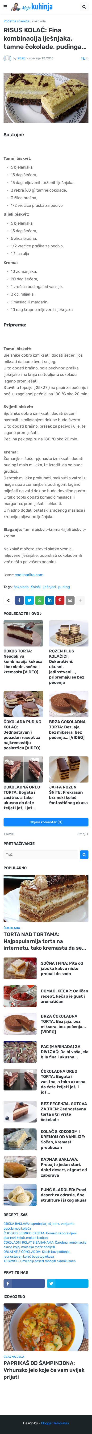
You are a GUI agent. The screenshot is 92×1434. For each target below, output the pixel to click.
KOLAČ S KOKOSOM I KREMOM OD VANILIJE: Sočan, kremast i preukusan (63, 1139)
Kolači (36, 587)
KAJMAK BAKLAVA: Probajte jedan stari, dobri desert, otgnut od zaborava (64, 1167)
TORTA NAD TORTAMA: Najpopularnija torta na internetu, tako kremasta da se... (45, 941)
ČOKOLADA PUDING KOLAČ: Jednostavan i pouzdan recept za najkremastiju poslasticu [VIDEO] (22, 734)
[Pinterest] (59, 600)
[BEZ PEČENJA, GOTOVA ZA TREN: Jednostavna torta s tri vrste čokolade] (20, 1112)
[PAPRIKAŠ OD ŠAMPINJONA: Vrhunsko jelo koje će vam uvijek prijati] (46, 1327)
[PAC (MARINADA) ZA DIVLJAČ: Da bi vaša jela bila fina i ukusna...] (20, 1052)
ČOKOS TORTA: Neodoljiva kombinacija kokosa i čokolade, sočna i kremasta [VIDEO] (23, 661)
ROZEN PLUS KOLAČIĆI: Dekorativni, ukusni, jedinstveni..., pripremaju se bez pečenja (66, 667)
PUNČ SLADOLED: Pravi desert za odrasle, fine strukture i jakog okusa (64, 1195)
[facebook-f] (24, 1283)
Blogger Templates (55, 1423)
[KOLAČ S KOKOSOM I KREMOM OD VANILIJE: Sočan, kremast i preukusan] (20, 1139)
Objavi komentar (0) (46, 822)
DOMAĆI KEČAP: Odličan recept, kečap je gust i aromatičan (64, 996)
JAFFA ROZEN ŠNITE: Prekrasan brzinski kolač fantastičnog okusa (68, 795)
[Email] (70, 600)
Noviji (10, 834)
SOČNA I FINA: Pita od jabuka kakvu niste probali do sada (62, 968)
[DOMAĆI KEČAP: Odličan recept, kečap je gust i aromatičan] (20, 996)
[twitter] (67, 1283)
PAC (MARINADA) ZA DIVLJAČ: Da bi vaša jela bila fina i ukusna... (64, 1051)
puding (64, 587)
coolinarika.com (29, 574)
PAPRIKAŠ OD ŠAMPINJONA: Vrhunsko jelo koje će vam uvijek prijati (44, 1370)
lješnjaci (49, 587)
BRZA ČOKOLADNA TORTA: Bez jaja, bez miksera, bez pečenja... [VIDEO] (67, 729)
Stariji (81, 834)
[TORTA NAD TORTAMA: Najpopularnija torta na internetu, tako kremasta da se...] (46, 898)
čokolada (39, 21)
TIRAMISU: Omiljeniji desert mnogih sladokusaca (40, 1261)
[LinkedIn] (49, 600)
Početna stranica (16, 21)
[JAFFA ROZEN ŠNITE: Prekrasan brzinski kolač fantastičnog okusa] (69, 769)
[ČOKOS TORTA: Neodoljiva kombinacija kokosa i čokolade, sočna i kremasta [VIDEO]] (23, 633)
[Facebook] (19, 600)
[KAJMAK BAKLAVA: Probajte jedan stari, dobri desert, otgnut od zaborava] (20, 1167)
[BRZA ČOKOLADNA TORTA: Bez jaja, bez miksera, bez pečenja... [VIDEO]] (69, 704)
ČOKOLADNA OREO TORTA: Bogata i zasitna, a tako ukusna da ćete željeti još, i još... (22, 797)
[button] (5, 7)
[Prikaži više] (80, 600)
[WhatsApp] (39, 600)
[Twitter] (29, 600)
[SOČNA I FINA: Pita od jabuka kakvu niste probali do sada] (20, 968)
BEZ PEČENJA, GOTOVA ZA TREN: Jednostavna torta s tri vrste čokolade (64, 1111)
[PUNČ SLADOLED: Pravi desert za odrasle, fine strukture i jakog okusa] (20, 1195)
